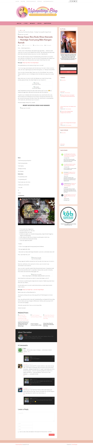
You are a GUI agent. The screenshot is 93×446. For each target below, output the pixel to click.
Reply (24, 353)
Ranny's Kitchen (40, 45)
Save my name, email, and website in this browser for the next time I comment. (36, 431)
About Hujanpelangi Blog (48, 1)
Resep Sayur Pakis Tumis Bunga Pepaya (30, 62)
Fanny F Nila (25, 364)
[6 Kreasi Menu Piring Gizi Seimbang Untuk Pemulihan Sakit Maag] (49, 318)
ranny (20, 45)
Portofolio (39, 1)
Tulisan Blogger (74, 444)
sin (74, 59)
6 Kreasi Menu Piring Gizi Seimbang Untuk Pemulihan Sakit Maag (48, 324)
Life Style (39, 23)
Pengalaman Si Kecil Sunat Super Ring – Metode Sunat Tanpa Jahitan (69, 173)
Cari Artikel (62, 65)
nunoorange (25, 388)
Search (68, 71)
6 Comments (48, 45)
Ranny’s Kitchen (47, 23)
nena (65, 164)
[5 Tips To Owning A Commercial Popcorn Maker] (36, 318)
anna (65, 154)
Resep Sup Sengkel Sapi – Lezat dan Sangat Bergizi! (33, 289)
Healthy (33, 23)
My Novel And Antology (31, 1)
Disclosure (23, 1)
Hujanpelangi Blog (19, 444)
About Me (17, 1)
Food (26, 23)
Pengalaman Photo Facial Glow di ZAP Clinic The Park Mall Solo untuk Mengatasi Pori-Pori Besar (70, 155)
